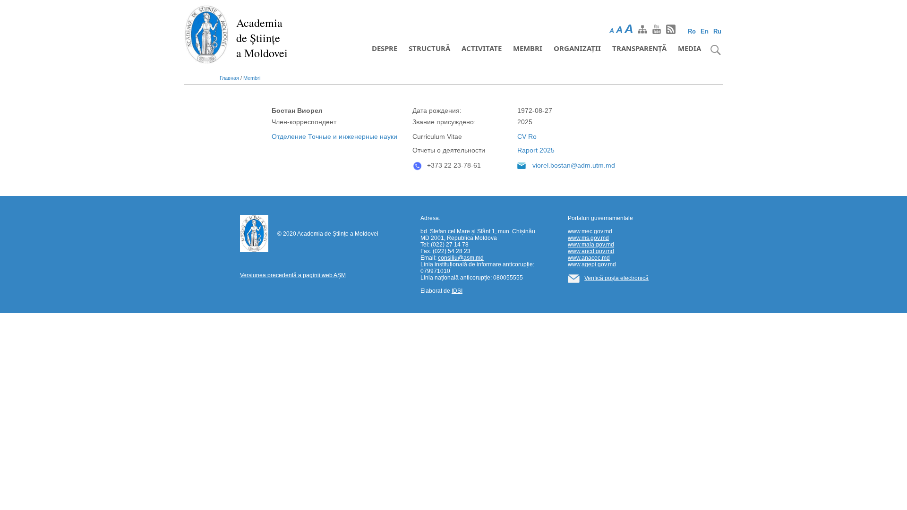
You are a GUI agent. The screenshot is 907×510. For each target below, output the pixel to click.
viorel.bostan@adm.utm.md (573, 165)
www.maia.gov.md (591, 244)
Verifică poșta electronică (616, 278)
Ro (692, 31)
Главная (229, 78)
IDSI (457, 291)
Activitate (482, 48)
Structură (429, 48)
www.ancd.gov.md (591, 251)
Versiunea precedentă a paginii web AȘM (293, 275)
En (705, 31)
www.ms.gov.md (588, 238)
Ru (717, 31)
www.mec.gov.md (590, 231)
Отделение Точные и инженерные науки (334, 136)
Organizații (577, 48)
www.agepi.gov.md (592, 264)
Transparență (639, 48)
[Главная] (206, 34)
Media (689, 48)
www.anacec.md (589, 258)
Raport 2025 (536, 150)
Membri (527, 48)
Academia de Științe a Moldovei (262, 37)
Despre (384, 48)
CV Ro (527, 136)
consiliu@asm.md (461, 258)
